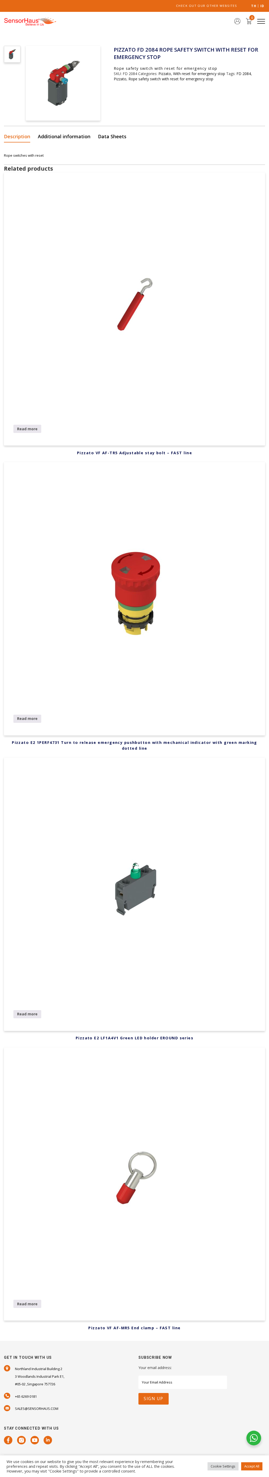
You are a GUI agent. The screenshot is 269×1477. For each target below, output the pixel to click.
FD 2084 (243, 73)
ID (262, 6)
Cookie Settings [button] (223, 1466)
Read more (27, 428)
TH (253, 6)
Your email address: (155, 1367)
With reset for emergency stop (199, 73)
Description (17, 136)
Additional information (64, 136)
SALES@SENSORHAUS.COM (36, 1408)
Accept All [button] (251, 1466)
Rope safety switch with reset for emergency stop (170, 78)
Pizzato (164, 73)
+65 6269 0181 (26, 1396)
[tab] (19, 136)
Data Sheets (112, 136)
